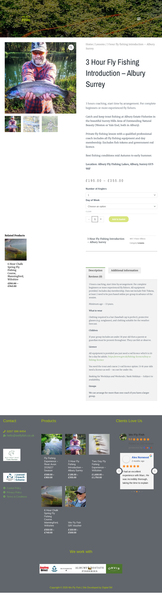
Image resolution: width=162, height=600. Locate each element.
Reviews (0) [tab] (95, 276)
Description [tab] (95, 270)
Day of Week (93, 200)
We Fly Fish (136, 434)
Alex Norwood (140, 457)
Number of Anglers (96, 188)
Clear (88, 211)
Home (89, 44)
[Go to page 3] (139, 491)
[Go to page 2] (136, 491)
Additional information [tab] (124, 270)
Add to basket (118, 219)
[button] (139, 19)
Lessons (100, 44)
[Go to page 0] (131, 491)
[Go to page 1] (134, 491)
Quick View (16, 258)
